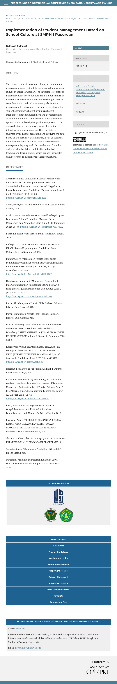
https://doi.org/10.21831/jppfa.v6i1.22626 (27, 197)
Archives (20, 15)
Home (9, 15)
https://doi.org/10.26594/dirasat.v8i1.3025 (41, 226)
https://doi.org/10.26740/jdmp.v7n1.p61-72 (27, 398)
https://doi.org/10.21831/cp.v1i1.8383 (25, 361)
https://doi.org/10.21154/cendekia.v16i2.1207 (29, 274)
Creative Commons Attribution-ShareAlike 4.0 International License (90, 148)
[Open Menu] (6, 3)
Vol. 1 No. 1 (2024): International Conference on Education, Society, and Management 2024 (57, 18)
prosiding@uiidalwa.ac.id (28, 647)
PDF (79, 48)
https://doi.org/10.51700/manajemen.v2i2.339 (29, 296)
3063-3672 (21, 628)
